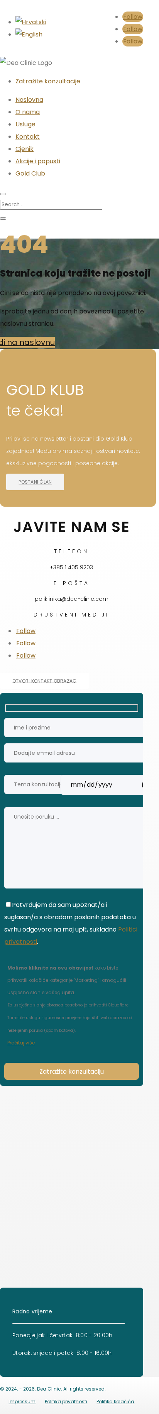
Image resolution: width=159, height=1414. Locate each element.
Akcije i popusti (37, 161)
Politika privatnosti (66, 1401)
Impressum (22, 1401)
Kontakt (27, 136)
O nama (27, 112)
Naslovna (29, 99)
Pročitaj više (21, 1042)
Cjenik (24, 148)
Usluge (25, 124)
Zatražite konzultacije (47, 81)
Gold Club (30, 173)
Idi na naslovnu (27, 342)
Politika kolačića (115, 1401)
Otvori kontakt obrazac (44, 680)
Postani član (35, 482)
